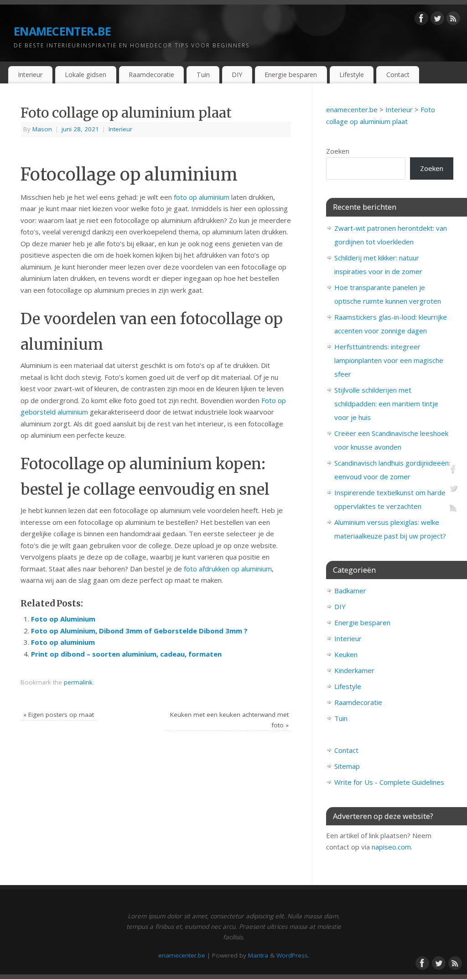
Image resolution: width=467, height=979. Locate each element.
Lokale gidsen (85, 74)
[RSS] (453, 20)
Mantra (258, 955)
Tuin (203, 74)
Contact (398, 74)
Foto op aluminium (63, 642)
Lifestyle (351, 74)
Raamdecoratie (151, 74)
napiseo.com (391, 846)
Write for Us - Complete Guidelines (389, 782)
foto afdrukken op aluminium (228, 568)
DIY (237, 74)
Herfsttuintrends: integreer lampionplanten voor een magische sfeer (388, 360)
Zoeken (337, 150)
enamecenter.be (62, 29)
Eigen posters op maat (58, 714)
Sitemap (347, 766)
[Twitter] (437, 20)
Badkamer (350, 590)
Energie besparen (291, 74)
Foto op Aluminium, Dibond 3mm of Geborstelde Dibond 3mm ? (139, 630)
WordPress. (292, 955)
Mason (42, 129)
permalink (78, 682)
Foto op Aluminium (63, 618)
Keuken (346, 654)
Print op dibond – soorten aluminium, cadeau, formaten (126, 653)
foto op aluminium (201, 197)
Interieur (30, 74)
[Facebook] (421, 20)
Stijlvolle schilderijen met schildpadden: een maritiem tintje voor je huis (386, 403)
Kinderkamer (354, 670)
